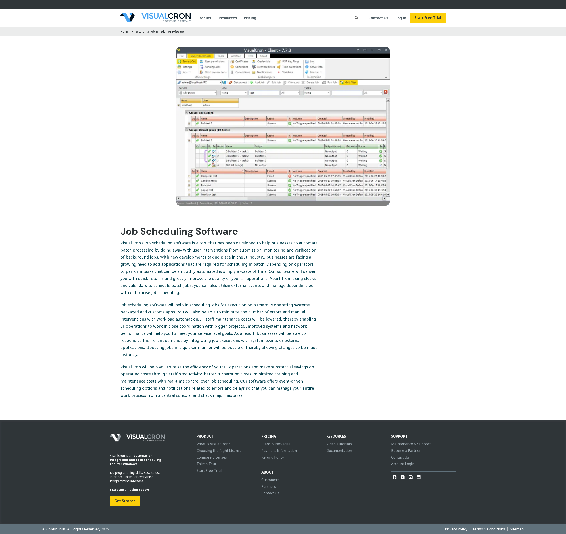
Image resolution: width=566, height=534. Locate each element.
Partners (268, 486)
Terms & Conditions (488, 529)
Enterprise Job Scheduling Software (159, 31)
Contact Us (378, 17)
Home (125, 31)
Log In (400, 17)
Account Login (402, 463)
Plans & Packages (275, 443)
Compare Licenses (212, 457)
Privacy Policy (456, 529)
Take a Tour (206, 463)
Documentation (339, 450)
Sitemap (517, 529)
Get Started (125, 500)
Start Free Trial (427, 17)
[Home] (155, 18)
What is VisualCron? (213, 443)
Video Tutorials (339, 443)
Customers (270, 479)
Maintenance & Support (411, 443)
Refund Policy (272, 457)
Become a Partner (406, 450)
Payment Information (279, 450)
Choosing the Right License (219, 450)
